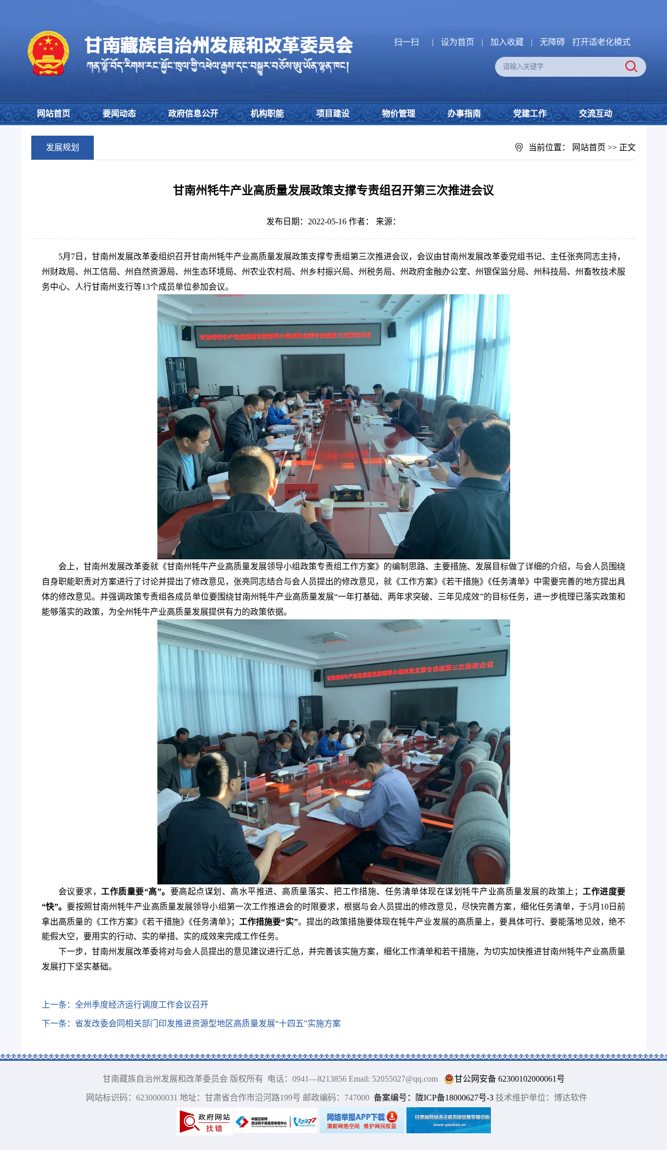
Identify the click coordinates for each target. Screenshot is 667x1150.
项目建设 (333, 113)
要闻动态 (119, 113)
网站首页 (53, 113)
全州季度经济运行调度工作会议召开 (141, 1004)
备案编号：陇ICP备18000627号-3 (433, 1097)
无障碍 (552, 42)
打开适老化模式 (601, 42)
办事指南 (464, 113)
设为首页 (457, 42)
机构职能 (267, 113)
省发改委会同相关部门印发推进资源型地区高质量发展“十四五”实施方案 (208, 1023)
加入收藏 (508, 42)
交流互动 (595, 113)
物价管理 (398, 113)
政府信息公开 (193, 113)
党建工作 (530, 113)
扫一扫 (406, 42)
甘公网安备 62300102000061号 (509, 1078)
